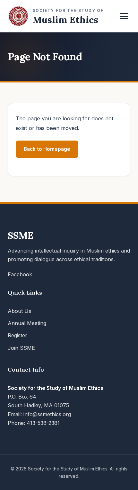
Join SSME (21, 348)
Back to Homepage (47, 149)
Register (17, 335)
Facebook (20, 274)
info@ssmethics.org (47, 414)
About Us (19, 311)
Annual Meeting (27, 323)
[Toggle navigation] (123, 16)
